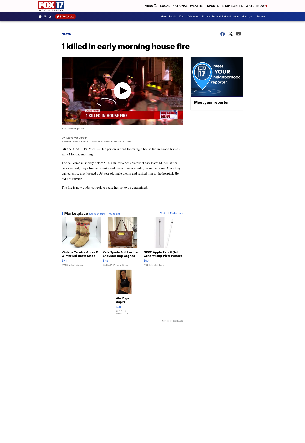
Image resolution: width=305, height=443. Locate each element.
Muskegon (247, 16)
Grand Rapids (168, 16)
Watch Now (255, 6)
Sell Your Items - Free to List (104, 214)
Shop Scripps (232, 6)
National (179, 6)
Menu (149, 5)
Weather (197, 6)
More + (261, 16)
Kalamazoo (193, 16)
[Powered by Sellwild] (178, 321)
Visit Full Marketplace (171, 213)
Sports (213, 6)
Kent (181, 16)
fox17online (41, 16)
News (66, 34)
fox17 (51, 16)
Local (165, 6)
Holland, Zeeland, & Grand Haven (220, 16)
